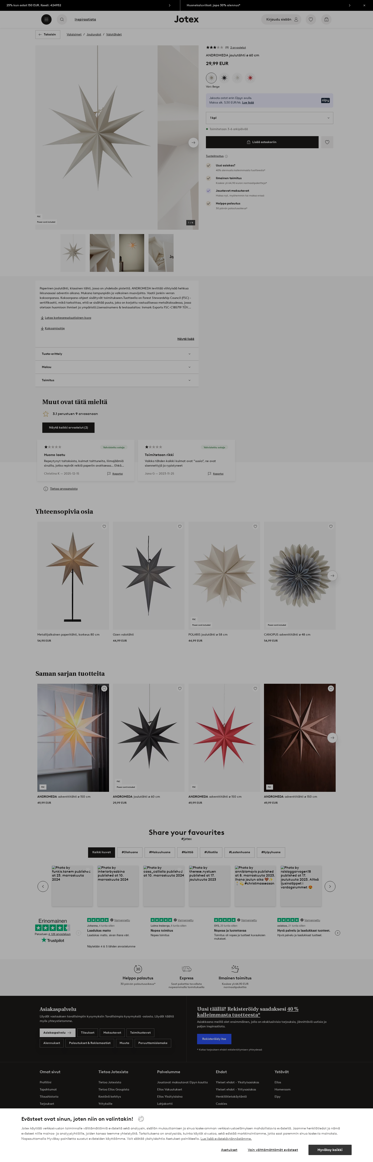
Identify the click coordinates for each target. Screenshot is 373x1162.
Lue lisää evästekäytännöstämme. (226, 1139)
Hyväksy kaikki (330, 1150)
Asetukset (229, 1150)
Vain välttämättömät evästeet (273, 1150)
